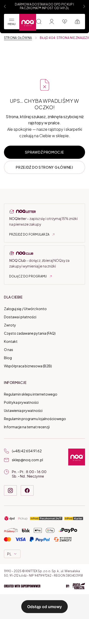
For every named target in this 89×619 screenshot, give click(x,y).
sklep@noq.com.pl (27, 460)
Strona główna (18, 38)
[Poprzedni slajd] (5, 6)
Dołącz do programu (28, 276)
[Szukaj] (38, 21)
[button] (44, 586)
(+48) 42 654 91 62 (27, 451)
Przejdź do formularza (29, 234)
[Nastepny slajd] (84, 6)
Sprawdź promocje (44, 152)
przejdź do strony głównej (44, 167)
